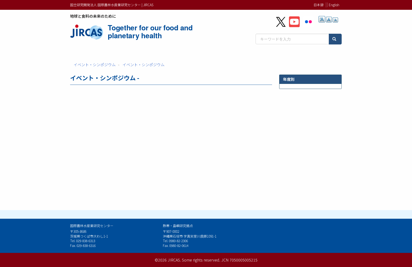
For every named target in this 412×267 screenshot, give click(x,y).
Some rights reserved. (201, 260)
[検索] (335, 39)
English (334, 4)
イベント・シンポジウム (95, 64)
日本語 (319, 4)
